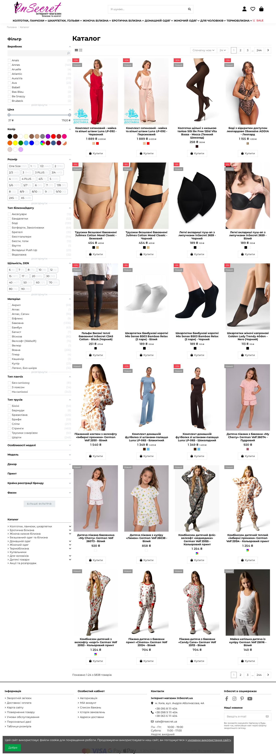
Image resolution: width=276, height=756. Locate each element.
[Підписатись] (267, 716)
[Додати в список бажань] (116, 64)
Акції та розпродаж (23, 563)
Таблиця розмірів (19, 726)
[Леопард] (247, 143)
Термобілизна (19, 548)
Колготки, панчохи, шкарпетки (31, 526)
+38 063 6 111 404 (166, 716)
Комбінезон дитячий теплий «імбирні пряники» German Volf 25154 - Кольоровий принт (247, 538)
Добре (12, 747)
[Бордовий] (59, 136)
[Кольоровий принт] (197, 553)
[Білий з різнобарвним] (15, 149)
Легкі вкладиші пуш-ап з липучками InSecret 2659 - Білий (247, 235)
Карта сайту (15, 707)
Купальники (18, 552)
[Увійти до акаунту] (244, 9)
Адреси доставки (92, 717)
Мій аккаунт (88, 702)
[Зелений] (20, 143)
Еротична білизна (22, 530)
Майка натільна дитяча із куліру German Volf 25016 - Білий (247, 642)
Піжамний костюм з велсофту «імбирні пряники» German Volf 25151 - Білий (96, 437)
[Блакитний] (148, 449)
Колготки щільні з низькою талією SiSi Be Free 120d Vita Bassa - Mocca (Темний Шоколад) (197, 132)
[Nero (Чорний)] (247, 348)
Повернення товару (21, 712)
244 (259, 50)
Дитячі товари (19, 559)
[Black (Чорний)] (95, 348)
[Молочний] (26, 136)
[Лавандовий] (20, 149)
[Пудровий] (247, 449)
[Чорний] (93, 247)
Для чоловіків (19, 555)
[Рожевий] (64, 136)
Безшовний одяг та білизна (29, 537)
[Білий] (199, 247)
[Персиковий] (93, 143)
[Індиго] (53, 143)
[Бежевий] (97, 247)
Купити (98, 153)
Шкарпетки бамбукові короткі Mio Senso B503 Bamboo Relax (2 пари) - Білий (146, 336)
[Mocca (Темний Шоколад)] (197, 146)
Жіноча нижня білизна (25, 533)
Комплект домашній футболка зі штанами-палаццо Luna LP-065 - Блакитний (146, 437)
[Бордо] (48, 143)
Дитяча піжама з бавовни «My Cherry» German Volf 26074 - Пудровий (248, 437)
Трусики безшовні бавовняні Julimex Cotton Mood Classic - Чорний (146, 235)
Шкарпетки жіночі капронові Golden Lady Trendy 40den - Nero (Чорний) (248, 336)
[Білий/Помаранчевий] (64, 143)
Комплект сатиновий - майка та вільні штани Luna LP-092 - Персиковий (146, 131)
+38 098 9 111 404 (166, 712)
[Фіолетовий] (48, 136)
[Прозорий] (37, 143)
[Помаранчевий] (10, 143)
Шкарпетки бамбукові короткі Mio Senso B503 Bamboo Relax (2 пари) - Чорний (197, 336)
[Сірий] (42, 136)
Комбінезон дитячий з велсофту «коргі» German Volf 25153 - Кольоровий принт (96, 642)
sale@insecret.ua (166, 721)
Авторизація (88, 698)
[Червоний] (97, 143)
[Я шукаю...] (189, 9)
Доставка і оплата (19, 702)
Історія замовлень (92, 712)
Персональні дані (19, 721)
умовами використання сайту (209, 740)
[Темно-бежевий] (31, 136)
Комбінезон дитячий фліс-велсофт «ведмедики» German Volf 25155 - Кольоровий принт (197, 539)
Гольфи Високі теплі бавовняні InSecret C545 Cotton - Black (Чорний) (96, 336)
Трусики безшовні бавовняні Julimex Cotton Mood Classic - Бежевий (96, 235)
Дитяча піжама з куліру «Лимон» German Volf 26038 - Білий (146, 538)
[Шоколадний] (144, 449)
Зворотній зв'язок (19, 698)
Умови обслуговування (23, 717)
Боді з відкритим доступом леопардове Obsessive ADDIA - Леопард (248, 131)
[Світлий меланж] (10, 149)
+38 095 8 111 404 (166, 708)
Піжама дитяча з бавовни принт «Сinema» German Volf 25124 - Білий (146, 642)
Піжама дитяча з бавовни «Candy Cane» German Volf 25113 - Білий (197, 642)
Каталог (13, 519)
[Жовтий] (15, 143)
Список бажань (90, 707)
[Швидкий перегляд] (116, 70)
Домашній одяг (20, 541)
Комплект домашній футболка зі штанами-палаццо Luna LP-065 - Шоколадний (197, 437)
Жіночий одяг (19, 544)
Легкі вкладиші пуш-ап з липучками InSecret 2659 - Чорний (197, 235)
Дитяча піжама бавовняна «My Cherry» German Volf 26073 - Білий (95, 538)
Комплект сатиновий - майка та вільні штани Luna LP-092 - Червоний (95, 131)
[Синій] (31, 143)
